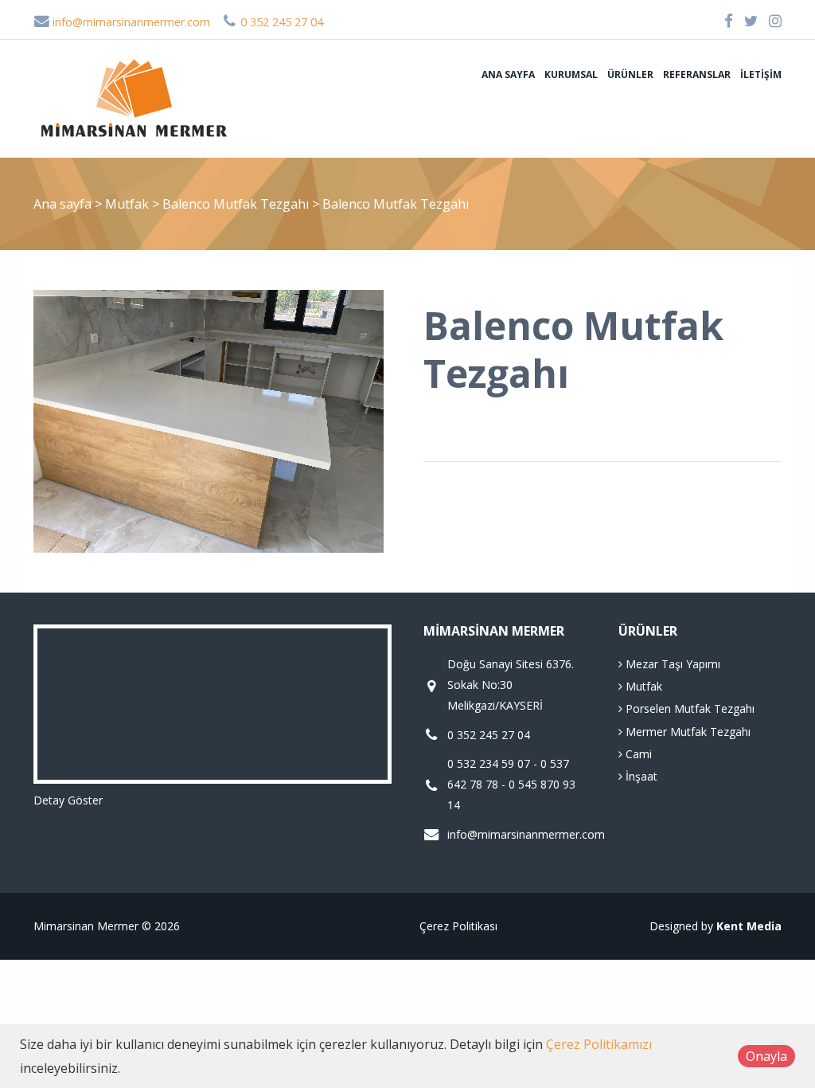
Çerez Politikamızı (599, 1044)
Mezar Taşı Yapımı (671, 663)
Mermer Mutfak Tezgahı (686, 731)
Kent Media (749, 925)
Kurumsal (571, 74)
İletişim (761, 74)
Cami (637, 753)
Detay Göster (68, 800)
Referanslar (697, 74)
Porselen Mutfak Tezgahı (688, 708)
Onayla (766, 1056)
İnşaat (639, 776)
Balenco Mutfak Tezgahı (237, 204)
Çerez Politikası (458, 925)
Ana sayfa (508, 74)
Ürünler (630, 74)
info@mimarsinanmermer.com (129, 21)
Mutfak (128, 204)
